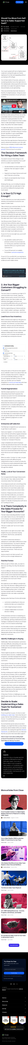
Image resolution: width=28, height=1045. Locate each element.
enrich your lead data (15, 382)
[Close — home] (14, 1035)
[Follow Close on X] (17, 984)
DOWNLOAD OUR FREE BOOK (13, 743)
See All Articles (14, 945)
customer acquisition (17, 252)
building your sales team (8, 715)
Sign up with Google (9, 978)
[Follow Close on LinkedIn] (11, 984)
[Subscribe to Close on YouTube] (14, 984)
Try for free (19, 2)
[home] (6, 2)
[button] (26, 2)
